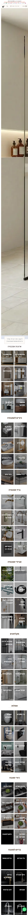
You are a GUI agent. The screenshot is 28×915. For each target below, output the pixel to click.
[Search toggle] (6, 6)
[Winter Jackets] (19, 358)
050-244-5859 (10, 1)
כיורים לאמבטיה (13, 418)
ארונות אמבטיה (13, 346)
